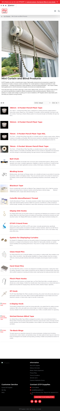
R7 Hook (14, 291)
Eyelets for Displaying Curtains (24, 238)
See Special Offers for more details (46, 2)
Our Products (7, 16)
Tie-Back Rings (16, 330)
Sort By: (36, 102)
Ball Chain (14, 159)
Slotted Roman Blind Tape (22, 316)
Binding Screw (16, 171)
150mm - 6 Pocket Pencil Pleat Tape (26, 122)
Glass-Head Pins (17, 252)
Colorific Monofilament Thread (24, 198)
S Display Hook (16, 304)
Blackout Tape (16, 186)
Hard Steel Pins (17, 266)
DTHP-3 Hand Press (19, 223)
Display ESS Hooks (18, 211)
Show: (53, 102)
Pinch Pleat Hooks (18, 279)
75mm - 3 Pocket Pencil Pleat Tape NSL (27, 134)
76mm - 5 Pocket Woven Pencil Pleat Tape (29, 146)
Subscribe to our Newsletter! (44, 397)
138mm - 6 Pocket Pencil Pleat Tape (26, 108)
